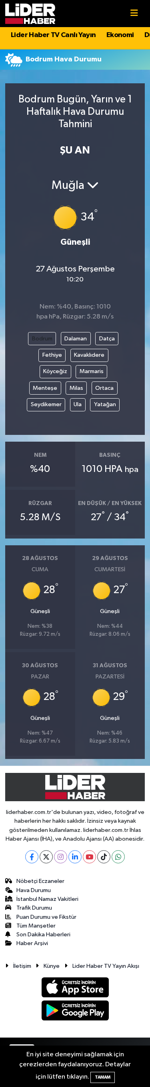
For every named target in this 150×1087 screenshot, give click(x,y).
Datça (107, 339)
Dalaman (75, 339)
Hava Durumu (33, 890)
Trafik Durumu (34, 908)
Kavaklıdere (89, 355)
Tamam (102, 1077)
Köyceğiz (55, 371)
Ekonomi (120, 35)
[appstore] (75, 988)
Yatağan (105, 404)
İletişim (22, 966)
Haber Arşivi (32, 943)
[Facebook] (31, 856)
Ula (78, 404)
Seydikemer (46, 404)
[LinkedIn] (75, 856)
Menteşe (45, 388)
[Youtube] (89, 856)
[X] (46, 856)
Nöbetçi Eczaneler (40, 881)
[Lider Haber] (30, 13)
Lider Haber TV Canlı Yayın (53, 35)
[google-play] (75, 1012)
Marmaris (92, 371)
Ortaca (104, 388)
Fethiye (52, 355)
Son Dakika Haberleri (43, 935)
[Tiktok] (103, 856)
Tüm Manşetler (36, 926)
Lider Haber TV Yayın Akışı (105, 966)
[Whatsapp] (118, 856)
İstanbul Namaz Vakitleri (47, 899)
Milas (76, 388)
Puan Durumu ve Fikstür (46, 917)
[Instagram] (60, 856)
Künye (52, 966)
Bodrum (42, 339)
